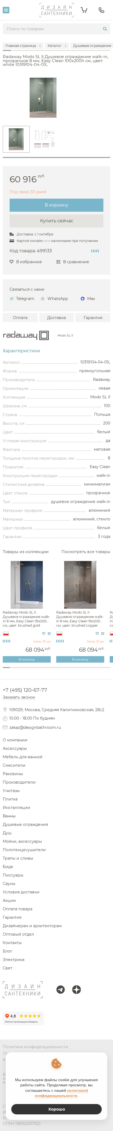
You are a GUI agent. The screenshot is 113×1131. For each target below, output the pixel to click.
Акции (9, 900)
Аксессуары (15, 748)
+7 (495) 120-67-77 (25, 690)
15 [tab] (106, 670)
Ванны (9, 816)
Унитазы (11, 790)
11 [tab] (77, 670)
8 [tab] (56, 670)
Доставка (56, 317)
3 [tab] (20, 670)
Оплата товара (17, 908)
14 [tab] (99, 670)
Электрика (13, 959)
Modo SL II (65, 335)
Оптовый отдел (18, 934)
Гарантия (93, 317)
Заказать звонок (19, 697)
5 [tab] (35, 670)
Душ (7, 832)
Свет (7, 968)
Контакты (12, 942)
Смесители (14, 765)
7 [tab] (49, 670)
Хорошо (56, 1109)
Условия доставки (21, 892)
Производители (19, 782)
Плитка (10, 799)
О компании (15, 740)
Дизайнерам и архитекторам (32, 925)
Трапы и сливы (18, 858)
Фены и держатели (56, 675)
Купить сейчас (56, 220)
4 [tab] (27, 670)
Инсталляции (16, 807)
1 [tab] (56, 157)
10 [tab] (70, 670)
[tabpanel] (16, 139)
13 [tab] (92, 670)
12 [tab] (85, 670)
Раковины (13, 773)
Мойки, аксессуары (22, 841)
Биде (8, 866)
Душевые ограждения (25, 824)
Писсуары (13, 875)
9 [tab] (63, 670)
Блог (7, 951)
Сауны (9, 883)
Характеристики (21, 351)
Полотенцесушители (24, 849)
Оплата (20, 317)
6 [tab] (42, 670)
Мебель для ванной (23, 756)
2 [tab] (13, 670)
